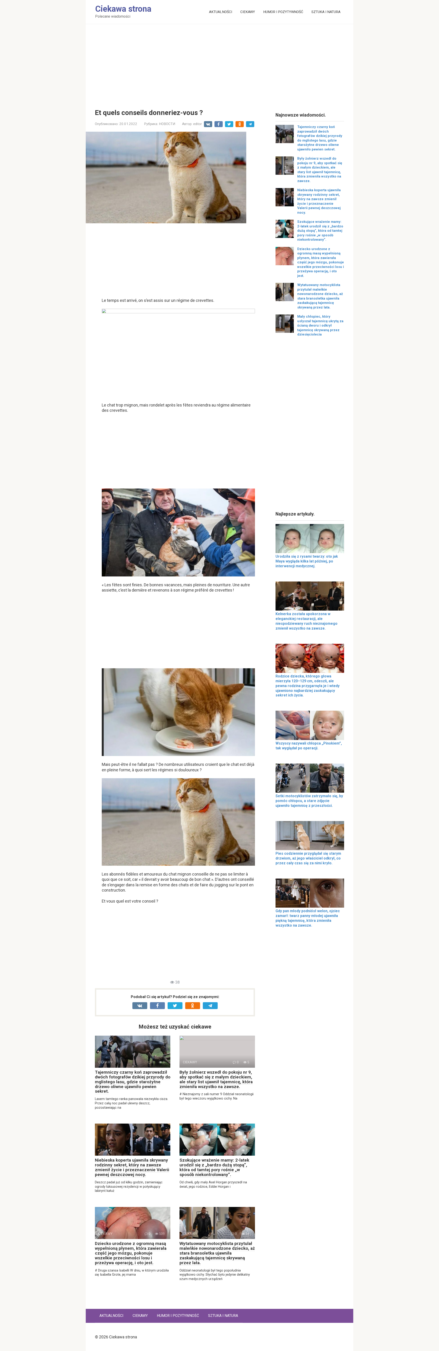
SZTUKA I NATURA (325, 12)
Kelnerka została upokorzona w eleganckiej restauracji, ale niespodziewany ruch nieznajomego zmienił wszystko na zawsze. (306, 621)
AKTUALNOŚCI (220, 12)
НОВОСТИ (167, 124)
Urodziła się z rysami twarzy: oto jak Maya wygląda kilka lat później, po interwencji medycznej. (307, 561)
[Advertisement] (219, 63)
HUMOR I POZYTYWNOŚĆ (283, 12)
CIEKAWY (247, 12)
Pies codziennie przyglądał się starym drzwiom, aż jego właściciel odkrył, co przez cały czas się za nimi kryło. (308, 858)
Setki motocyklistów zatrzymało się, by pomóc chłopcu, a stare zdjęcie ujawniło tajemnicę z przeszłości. (309, 801)
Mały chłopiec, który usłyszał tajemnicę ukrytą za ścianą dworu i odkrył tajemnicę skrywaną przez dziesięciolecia (320, 325)
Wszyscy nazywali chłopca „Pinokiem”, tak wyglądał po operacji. (309, 745)
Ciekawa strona (123, 9)
